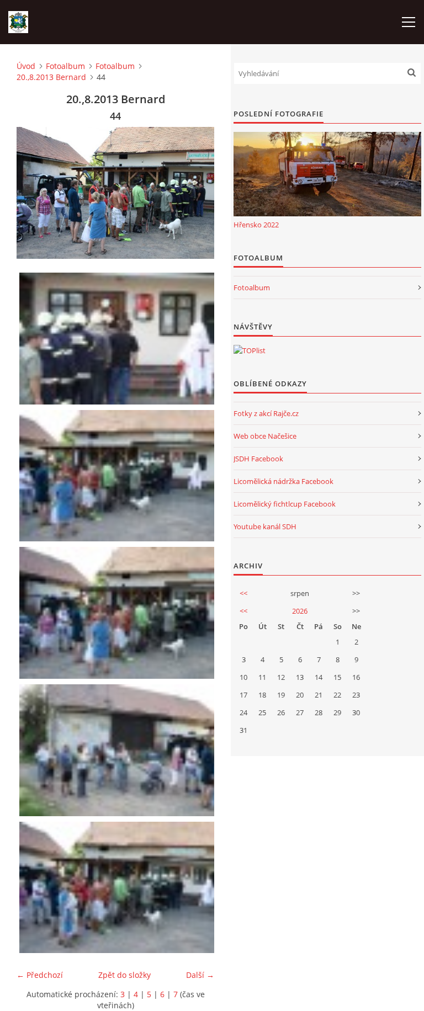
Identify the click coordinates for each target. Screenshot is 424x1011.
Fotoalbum (65, 66)
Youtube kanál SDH (265, 526)
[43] (118, 476)
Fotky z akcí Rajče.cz (266, 413)
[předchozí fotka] (34, 193)
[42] (118, 339)
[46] (118, 888)
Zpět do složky (124, 975)
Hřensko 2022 (256, 225)
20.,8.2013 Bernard (51, 77)
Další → (200, 975)
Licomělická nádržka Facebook (283, 481)
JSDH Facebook (258, 459)
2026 (300, 611)
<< (243, 593)
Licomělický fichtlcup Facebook (285, 504)
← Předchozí (40, 975)
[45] (118, 750)
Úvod (26, 66)
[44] (118, 613)
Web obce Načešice (265, 436)
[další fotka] (196, 193)
